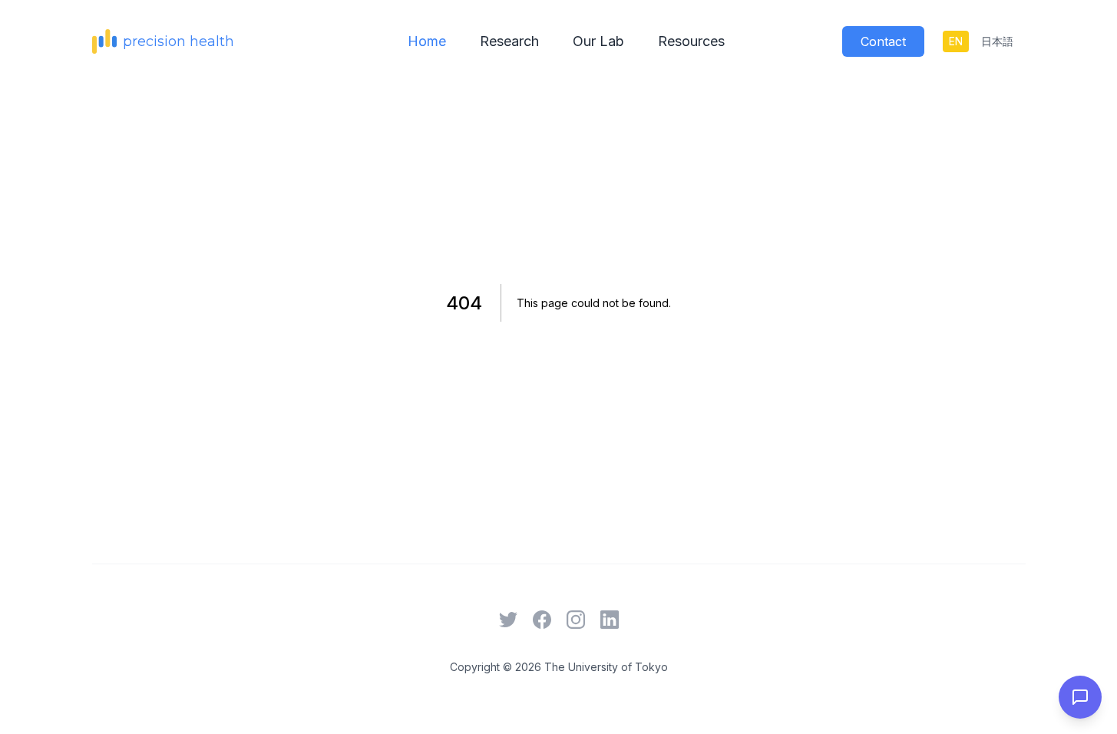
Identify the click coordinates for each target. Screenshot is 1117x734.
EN (956, 41)
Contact (883, 41)
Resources (691, 41)
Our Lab (598, 41)
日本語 (997, 41)
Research (509, 41)
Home (427, 41)
